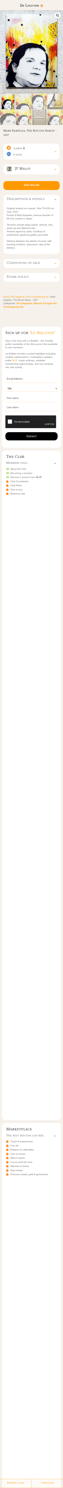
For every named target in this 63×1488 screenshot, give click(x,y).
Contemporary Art (40, 297)
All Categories (18, 297)
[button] (58, 15)
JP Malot (21, 168)
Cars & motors (18, 1154)
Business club (17, 493)
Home (6, 297)
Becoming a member (21, 473)
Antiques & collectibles (22, 1149)
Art (28, 297)
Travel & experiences (21, 1141)
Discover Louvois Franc (26, 477)
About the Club (18, 469)
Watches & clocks (19, 1166)
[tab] (31, 151)
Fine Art (14, 1145)
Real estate (16, 1170)
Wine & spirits (17, 1158)
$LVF (15, 360)
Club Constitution (19, 481)
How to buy (16, 489)
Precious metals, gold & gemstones (29, 1174)
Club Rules (16, 485)
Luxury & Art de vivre (21, 1162)
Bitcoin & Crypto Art (45, 303)
